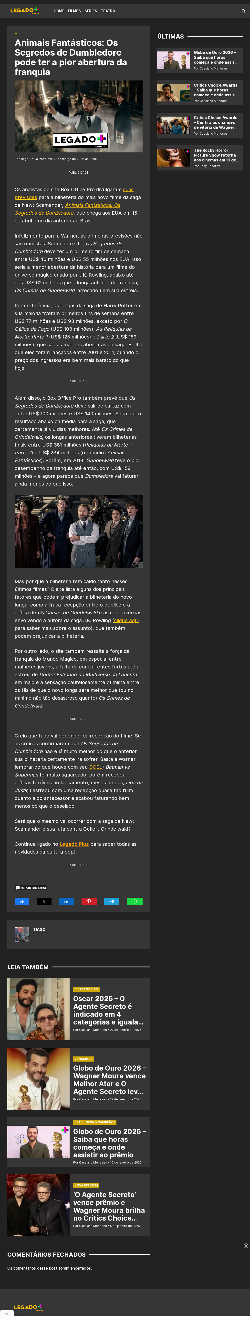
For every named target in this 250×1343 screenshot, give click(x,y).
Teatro (108, 11)
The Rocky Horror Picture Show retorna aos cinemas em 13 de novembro (215, 157)
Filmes (74, 11)
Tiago (39, 929)
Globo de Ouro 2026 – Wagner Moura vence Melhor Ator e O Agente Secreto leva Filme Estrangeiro (109, 1084)
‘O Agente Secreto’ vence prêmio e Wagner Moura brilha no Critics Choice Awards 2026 (109, 1210)
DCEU (96, 767)
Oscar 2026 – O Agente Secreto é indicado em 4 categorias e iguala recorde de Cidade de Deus (109, 1018)
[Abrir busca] (243, 11)
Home (59, 11)
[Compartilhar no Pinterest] (89, 901)
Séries (90, 11)
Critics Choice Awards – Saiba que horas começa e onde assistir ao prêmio (216, 92)
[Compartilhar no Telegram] (112, 901)
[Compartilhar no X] (44, 901)
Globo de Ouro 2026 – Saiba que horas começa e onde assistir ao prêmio (109, 1143)
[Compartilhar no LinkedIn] (66, 901)
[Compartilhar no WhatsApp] (135, 901)
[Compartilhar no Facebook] (22, 901)
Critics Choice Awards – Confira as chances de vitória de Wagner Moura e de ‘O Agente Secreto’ (215, 127)
